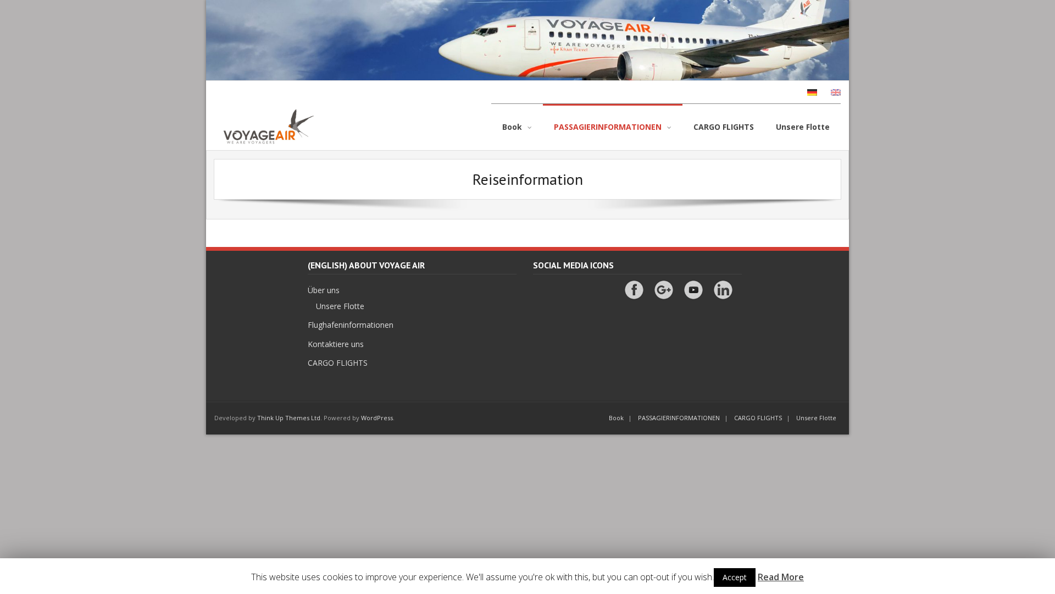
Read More (781, 577)
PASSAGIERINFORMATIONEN (679, 418)
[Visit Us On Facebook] (634, 285)
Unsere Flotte (340, 306)
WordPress (377, 418)
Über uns (324, 290)
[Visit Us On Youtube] (693, 285)
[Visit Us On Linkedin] (723, 285)
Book (616, 418)
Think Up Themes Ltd (288, 418)
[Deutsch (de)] (806, 92)
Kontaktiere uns (336, 344)
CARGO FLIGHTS (338, 363)
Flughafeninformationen (350, 325)
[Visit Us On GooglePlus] (663, 285)
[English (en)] (830, 92)
